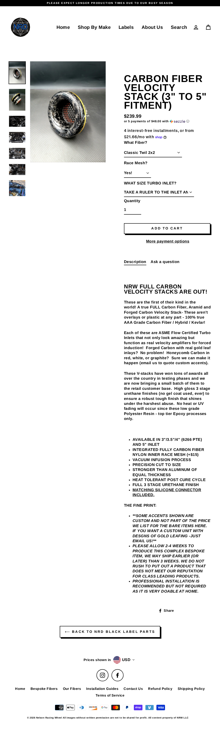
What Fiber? (135, 142)
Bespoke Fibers (44, 689)
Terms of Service (110, 695)
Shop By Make (94, 27)
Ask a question (165, 262)
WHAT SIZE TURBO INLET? (150, 183)
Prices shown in (97, 660)
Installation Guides (102, 689)
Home (63, 27)
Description (135, 262)
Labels (126, 27)
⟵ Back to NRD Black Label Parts (110, 631)
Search (179, 27)
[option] (68, 111)
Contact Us (133, 689)
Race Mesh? (136, 163)
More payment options (167, 241)
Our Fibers (72, 689)
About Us (152, 27)
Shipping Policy (191, 689)
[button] (167, 121)
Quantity (132, 201)
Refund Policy (160, 689)
